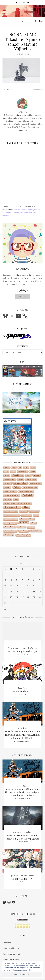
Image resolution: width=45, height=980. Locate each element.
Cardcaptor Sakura (27, 519)
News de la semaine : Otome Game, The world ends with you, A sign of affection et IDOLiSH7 (22, 734)
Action (7, 475)
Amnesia (7, 483)
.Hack (6, 467)
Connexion (6, 942)
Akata (36, 475)
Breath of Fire (26, 515)
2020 (20, 728)
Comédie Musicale (10, 531)
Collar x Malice (9, 527)
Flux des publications (11, 948)
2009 (33, 467)
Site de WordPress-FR (12, 959)
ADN (28, 475)
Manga (11, 648)
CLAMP (24, 523)
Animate (7, 487)
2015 (13, 471)
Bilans (26, 507)
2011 (6, 471)
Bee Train (8, 499)
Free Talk (22, 688)
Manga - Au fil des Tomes (26, 648)
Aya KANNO (27, 495)
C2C (36, 515)
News (24, 728)
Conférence (23, 531)
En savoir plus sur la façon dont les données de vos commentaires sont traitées (21, 212)
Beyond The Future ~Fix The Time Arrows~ (18, 503)
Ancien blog (20, 483)
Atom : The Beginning (26, 491)
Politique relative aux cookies (21, 970)
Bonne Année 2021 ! (22, 691)
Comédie (31, 527)
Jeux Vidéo (16, 875)
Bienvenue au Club (12, 507)
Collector (21, 527)
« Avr (4, 609)
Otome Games (27, 875)
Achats (33, 471)
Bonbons (23, 511)
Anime (16, 487)
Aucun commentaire (34, 89)
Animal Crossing (35, 483)
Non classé (28, 832)
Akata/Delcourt (10, 479)
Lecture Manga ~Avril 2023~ (22, 651)
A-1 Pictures (22, 471)
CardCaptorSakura (10, 523)
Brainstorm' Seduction (11, 515)
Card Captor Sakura (11, 519)
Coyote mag (9, 535)
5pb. (13, 467)
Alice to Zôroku (31, 479)
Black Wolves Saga (11, 511)
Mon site (22, 296)
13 (20, 467)
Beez (16, 499)
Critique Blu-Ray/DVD (23, 535)
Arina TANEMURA (10, 491)
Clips (33, 523)
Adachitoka (18, 475)
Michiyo (10, 89)
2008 (26, 467)
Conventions (35, 531)
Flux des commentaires (12, 954)
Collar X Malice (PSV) (22, 878)
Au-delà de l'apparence (12, 495)
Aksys (21, 479)
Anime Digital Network (30, 487)
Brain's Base (34, 511)
